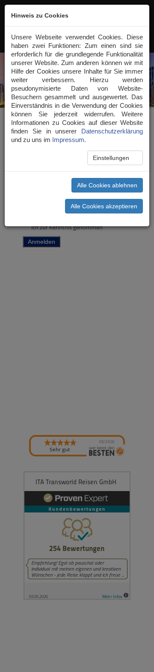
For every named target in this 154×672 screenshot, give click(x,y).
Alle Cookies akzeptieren (104, 206)
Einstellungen (112, 157)
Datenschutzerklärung (112, 131)
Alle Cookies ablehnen (107, 185)
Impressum (68, 139)
